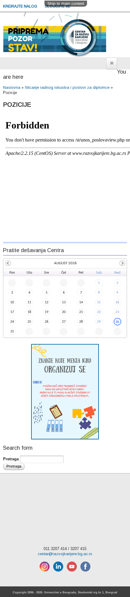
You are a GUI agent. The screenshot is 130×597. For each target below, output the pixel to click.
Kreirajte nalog (20, 6)
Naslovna (11, 87)
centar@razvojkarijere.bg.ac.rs (65, 554)
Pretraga (11, 459)
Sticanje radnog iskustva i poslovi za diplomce (67, 87)
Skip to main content (65, 3)
